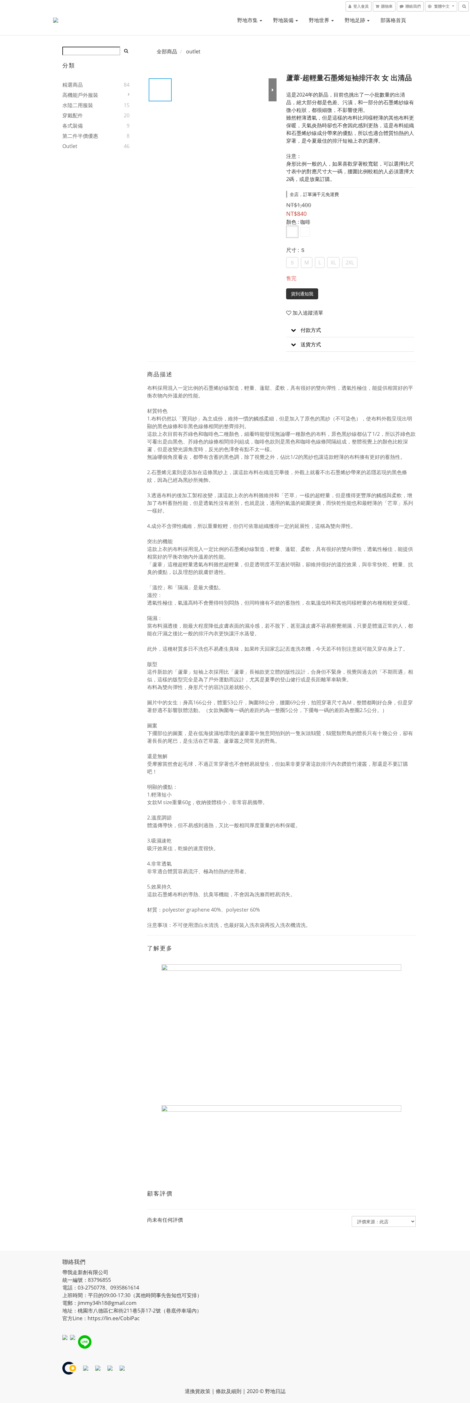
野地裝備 (284, 20)
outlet (69, 146)
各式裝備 (72, 125)
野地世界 (320, 20)
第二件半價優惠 (80, 135)
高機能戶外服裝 (80, 94)
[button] (350, 330)
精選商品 (72, 84)
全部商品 (167, 51)
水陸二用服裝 (77, 105)
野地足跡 (355, 20)
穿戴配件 (72, 115)
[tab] (350, 330)
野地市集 (248, 20)
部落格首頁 (393, 20)
